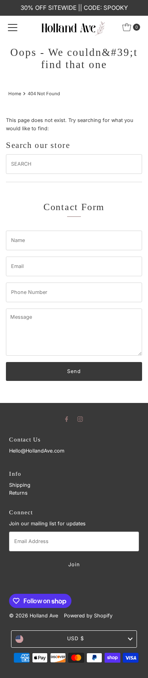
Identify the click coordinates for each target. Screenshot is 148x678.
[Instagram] (80, 419)
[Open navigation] (12, 27)
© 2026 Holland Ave (33, 616)
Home (14, 93)
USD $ (75, 638)
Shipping (19, 485)
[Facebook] (66, 419)
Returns (18, 493)
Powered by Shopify (88, 616)
